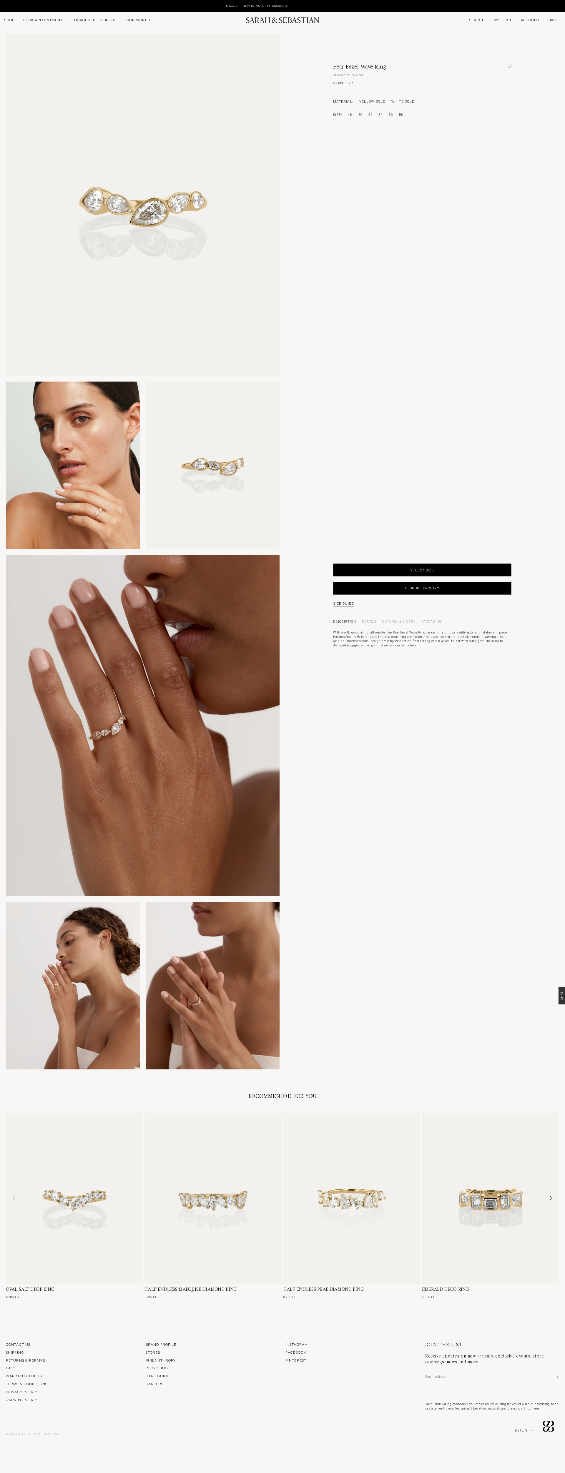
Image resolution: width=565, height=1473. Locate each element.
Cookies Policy (21, 1399)
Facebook (295, 1352)
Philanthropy (161, 1360)
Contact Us (18, 1344)
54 (380, 114)
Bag (552, 19)
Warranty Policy (24, 1375)
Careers (154, 1383)
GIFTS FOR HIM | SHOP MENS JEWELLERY (526, 6)
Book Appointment (43, 19)
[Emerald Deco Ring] (490, 1198)
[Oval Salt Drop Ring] (74, 1198)
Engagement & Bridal (94, 19)
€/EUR (521, 1430)
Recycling (157, 1367)
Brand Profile (161, 1344)
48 (350, 114)
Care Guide (157, 1375)
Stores (153, 1352)
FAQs (11, 1367)
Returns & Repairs (25, 1360)
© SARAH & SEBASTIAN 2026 (32, 1434)
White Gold (403, 101)
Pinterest (295, 1360)
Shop (9, 19)
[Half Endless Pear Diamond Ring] (352, 1198)
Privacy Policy (21, 1391)
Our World (138, 19)
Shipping (15, 1352)
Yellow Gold (372, 101)
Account (530, 19)
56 (391, 114)
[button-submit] (557, 1377)
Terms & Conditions (26, 1383)
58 (401, 114)
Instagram (296, 1344)
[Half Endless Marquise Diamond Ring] (213, 1198)
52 (370, 114)
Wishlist (503, 19)
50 (360, 114)
